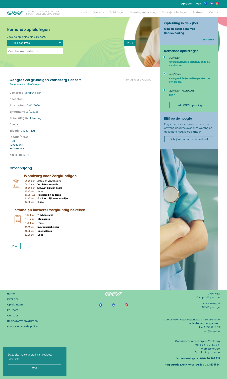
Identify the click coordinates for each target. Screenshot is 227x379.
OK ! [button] (34, 367)
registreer (185, 3)
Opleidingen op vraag (143, 12)
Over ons (98, 12)
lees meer (207, 39)
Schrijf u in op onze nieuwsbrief (189, 139)
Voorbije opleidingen (174, 12)
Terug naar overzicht (138, 79)
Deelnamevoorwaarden (22, 321)
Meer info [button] (13, 359)
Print (15, 246)
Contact (214, 12)
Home (83, 12)
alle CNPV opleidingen (191, 105)
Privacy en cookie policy (22, 326)
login (198, 3)
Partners (198, 12)
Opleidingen (117, 12)
